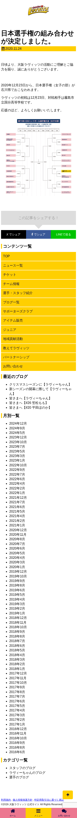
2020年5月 (17, 553)
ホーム (13, 815)
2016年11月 (17, 733)
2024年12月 (18, 423)
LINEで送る (63, 234)
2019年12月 (18, 571)
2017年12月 (18, 673)
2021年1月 (17, 525)
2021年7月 (17, 502)
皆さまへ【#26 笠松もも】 (28, 403)
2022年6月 (17, 479)
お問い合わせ (13, 366)
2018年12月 (18, 618)
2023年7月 (17, 446)
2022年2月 (17, 488)
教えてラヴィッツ (16, 348)
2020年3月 (17, 562)
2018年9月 (17, 631)
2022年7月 (17, 474)
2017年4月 (17, 710)
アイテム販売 (13, 320)
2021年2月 (17, 520)
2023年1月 (17, 460)
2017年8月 (17, 692)
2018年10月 (18, 627)
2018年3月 (17, 659)
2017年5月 (17, 706)
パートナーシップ (16, 357)
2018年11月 (17, 622)
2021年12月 (18, 497)
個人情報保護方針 (22, 799)
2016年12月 (18, 729)
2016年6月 (17, 752)
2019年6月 (17, 590)
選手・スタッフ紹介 (18, 293)
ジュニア (9, 329)
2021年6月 (17, 507)
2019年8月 (17, 585)
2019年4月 (17, 599)
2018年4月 (17, 655)
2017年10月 (18, 682)
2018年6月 (17, 645)
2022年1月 (17, 493)
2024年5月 (17, 433)
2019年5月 (17, 594)
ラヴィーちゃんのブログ (27, 772)
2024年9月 (17, 428)
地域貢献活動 (13, 339)
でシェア (11, 234)
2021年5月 (17, 511)
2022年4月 (17, 483)
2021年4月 (17, 516)
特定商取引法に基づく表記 (49, 799)
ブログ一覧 (11, 302)
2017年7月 (17, 696)
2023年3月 (17, 456)
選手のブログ (19, 777)
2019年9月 (17, 581)
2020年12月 (18, 530)
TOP (6, 256)
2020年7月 (17, 544)
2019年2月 (17, 608)
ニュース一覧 (13, 265)
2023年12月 (18, 437)
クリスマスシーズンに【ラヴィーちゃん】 (40, 384)
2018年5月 (17, 650)
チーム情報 (11, 284)
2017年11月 (17, 678)
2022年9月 (17, 469)
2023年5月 (17, 451)
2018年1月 (17, 669)
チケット (9, 274)
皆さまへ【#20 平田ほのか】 (30, 407)
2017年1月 (17, 724)
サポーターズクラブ (18, 311)
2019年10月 (18, 576)
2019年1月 (17, 613)
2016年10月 (18, 738)
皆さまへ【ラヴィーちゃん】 (30, 398)
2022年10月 (18, 465)
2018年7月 (17, 641)
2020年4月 (17, 557)
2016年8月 (17, 747)
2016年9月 (17, 742)
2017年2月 (17, 719)
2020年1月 (17, 567)
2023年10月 (18, 442)
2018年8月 (17, 636)
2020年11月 (17, 534)
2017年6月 (17, 701)
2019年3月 (17, 604)
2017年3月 (17, 715)
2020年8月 (17, 539)
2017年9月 (17, 687)
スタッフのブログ (22, 768)
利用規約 (6, 799)
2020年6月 (17, 548)
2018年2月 (17, 664)
